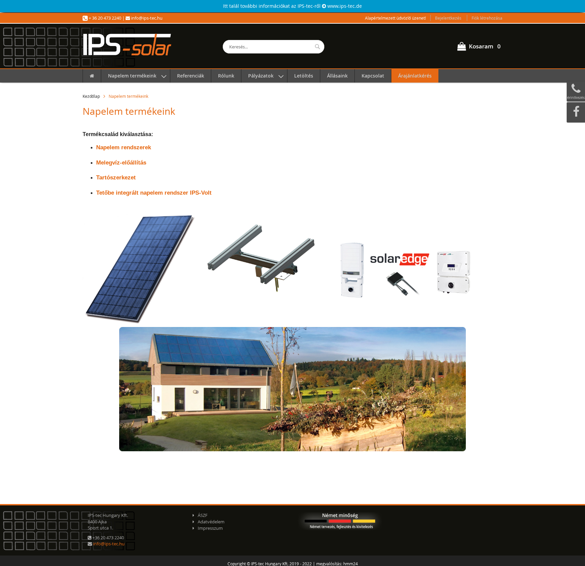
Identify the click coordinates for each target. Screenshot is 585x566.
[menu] (292, 76)
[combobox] (273, 46)
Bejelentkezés (448, 18)
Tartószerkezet (116, 177)
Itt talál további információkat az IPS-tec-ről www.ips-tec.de (292, 6)
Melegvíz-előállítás (121, 162)
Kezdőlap (91, 96)
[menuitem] (92, 76)
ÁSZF (203, 515)
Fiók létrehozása (487, 18)
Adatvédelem (211, 522)
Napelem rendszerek (123, 147)
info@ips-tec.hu (146, 18)
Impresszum (210, 528)
